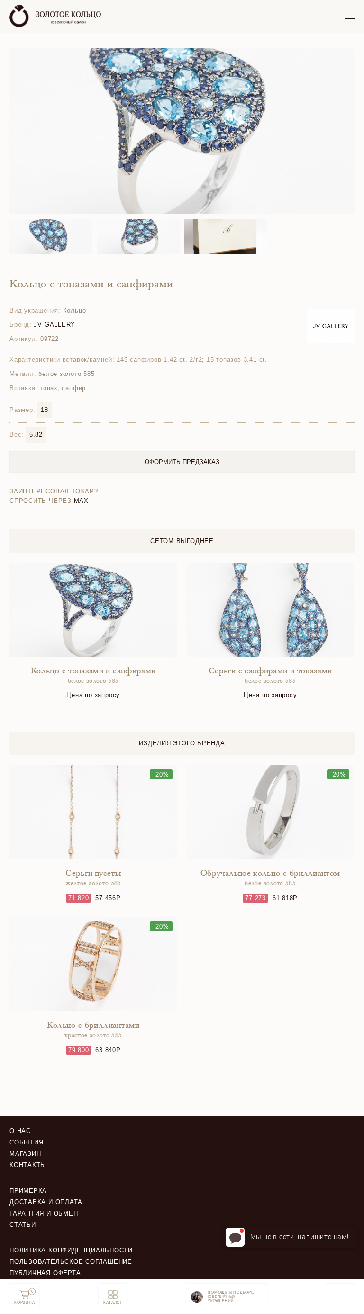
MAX (81, 500)
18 (44, 409)
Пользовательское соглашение (70, 1261)
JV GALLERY (54, 324)
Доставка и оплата (45, 1202)
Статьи (22, 1224)
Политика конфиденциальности (71, 1250)
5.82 (36, 434)
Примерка (28, 1190)
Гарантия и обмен (43, 1213)
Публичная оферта (45, 1273)
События (26, 1142)
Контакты (27, 1165)
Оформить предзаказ (182, 461)
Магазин (25, 1153)
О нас (20, 1131)
